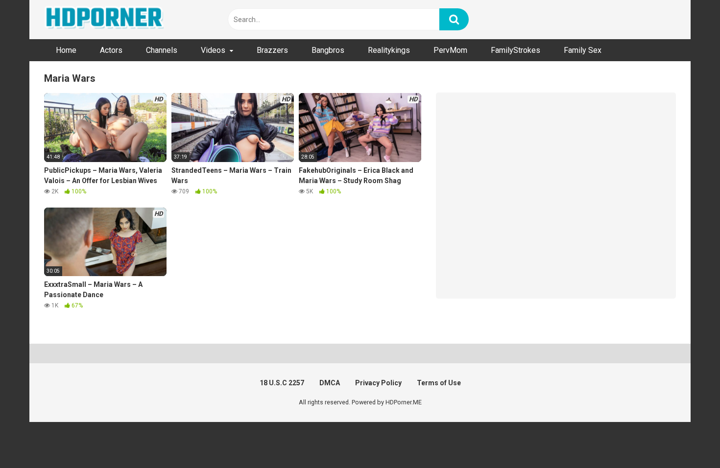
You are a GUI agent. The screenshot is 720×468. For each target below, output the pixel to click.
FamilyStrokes (515, 50)
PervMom (450, 50)
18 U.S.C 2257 (282, 383)
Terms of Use (439, 383)
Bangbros (328, 50)
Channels (161, 50)
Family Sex (582, 50)
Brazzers (272, 50)
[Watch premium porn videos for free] (105, 19)
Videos (213, 50)
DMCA (329, 383)
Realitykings (389, 50)
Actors (111, 50)
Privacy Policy (378, 383)
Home (66, 50)
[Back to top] (687, 438)
